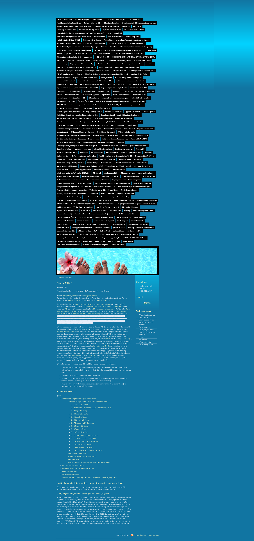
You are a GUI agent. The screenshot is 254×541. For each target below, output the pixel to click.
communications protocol (66, 332)
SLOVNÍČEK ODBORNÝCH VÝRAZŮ (128, 53)
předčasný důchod (63, 77)
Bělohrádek (93, 193)
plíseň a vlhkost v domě (138, 145)
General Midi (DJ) (74, 300)
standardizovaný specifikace (94, 307)
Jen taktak (142, 289)
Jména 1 (60, 53)
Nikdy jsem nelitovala (129, 190)
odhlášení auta (62, 203)
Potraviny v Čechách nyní (66, 29)
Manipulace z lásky (111, 173)
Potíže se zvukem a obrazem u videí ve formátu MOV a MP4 (124, 138)
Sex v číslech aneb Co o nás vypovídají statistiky (74, 118)
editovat (85, 493)
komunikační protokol (101, 346)
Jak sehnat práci (112, 152)
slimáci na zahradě (84, 220)
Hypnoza (101, 91)
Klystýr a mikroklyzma (65, 74)
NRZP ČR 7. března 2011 (117, 43)
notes (108, 339)
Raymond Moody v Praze (111, 29)
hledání (94, 296)
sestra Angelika (78, 224)
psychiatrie (106, 94)
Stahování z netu (63, 227)
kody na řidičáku (114, 241)
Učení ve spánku (149, 111)
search (74, 296)
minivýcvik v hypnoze (91, 94)
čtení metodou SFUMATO (147, 200)
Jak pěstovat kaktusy (64, 149)
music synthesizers (103, 304)
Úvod (59, 19)
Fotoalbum (68, 19)
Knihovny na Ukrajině (142, 60)
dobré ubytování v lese (85, 237)
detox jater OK (106, 77)
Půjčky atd (61, 159)
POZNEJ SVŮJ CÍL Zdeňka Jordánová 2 (138, 91)
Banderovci (87, 241)
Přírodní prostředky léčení (89, 29)
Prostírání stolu (119, 169)
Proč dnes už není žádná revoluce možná (72, 200)
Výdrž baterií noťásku (96, 104)
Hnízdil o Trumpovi (102, 227)
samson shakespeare (122, 98)
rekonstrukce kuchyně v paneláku (69, 70)
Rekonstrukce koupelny (92, 128)
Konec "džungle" (63, 224)
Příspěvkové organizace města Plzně (147, 316)
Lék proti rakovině (85, 217)
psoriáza (87, 149)
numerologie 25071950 (138, 87)
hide (59, 396)
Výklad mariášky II (80, 87)
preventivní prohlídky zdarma (68, 108)
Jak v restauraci (97, 152)
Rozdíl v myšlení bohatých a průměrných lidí (115, 156)
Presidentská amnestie (102, 169)
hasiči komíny (62, 63)
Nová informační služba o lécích (69, 23)
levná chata (91, 224)
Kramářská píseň (134, 19)
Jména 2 (69, 53)
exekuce (112, 159)
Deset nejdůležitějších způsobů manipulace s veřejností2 (77, 145)
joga (109, 33)
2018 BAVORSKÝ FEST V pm (134, 237)
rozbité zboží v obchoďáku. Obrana (112, 224)
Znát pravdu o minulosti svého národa (130, 80)
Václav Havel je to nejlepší (83, 207)
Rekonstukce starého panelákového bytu (138, 128)
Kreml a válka (80, 213)
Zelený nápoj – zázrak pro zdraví (97, 70)
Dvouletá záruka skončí (125, 162)
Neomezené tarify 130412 (144, 156)
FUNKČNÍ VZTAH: (102, 108)
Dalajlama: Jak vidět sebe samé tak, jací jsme (139, 23)
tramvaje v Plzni (83, 60)
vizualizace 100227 (72, 94)
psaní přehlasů (62, 132)
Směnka (104, 46)
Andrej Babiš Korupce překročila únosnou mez (112, 183)
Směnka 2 (113, 46)
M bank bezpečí (89, 91)
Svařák (59, 94)
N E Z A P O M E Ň (102, 57)
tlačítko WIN (105, 231)
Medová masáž (98, 60)
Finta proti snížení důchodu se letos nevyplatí (73, 135)
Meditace (116, 91)
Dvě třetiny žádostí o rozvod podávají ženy (136, 46)
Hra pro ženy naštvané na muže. (147, 333)
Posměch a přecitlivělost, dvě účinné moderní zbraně (120, 115)
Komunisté (84, 152)
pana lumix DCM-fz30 (129, 234)
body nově (60, 67)
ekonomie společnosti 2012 (131, 152)
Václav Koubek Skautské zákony (69, 196)
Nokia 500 (94, 87)
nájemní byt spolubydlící (66, 231)
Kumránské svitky (79, 98)
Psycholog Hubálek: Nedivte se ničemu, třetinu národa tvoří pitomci (102, 74)
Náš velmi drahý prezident (67, 84)
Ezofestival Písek (139, 94)
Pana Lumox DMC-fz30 (109, 234)
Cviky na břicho (107, 162)
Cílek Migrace (122, 220)
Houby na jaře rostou (146, 330)
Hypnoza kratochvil (132, 111)
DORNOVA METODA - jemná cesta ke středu (92, 53)
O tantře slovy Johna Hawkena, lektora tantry (74, 50)
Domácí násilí (75, 91)
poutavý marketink (79, 190)
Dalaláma (149, 63)
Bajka (75, 77)
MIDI (122, 304)
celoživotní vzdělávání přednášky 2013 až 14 (73, 173)
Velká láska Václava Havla (67, 152)
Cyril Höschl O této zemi (105, 132)
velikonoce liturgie (82, 19)
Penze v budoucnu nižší (76, 159)
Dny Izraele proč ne (123, 217)
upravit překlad (97, 482)
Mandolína (88, 57)
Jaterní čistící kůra (119, 70)
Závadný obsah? (141, 535)
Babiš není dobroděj (64, 213)
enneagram (126, 26)
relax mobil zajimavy (146, 173)
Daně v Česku (142, 162)
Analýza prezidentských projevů (128, 203)
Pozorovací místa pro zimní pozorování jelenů (74, 36)
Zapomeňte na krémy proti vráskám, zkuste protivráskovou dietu (81, 43)
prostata (78, 149)
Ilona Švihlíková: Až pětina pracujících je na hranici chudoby (106, 196)
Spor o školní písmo (100, 210)
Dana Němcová (139, 217)
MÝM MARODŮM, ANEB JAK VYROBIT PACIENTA (133, 57)
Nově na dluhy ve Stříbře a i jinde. (95, 244)
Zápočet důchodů (105, 67)
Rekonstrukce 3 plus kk (112, 128)
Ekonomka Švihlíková (130, 207)
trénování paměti (145, 342)
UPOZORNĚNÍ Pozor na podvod (141, 84)
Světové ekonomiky (106, 203)
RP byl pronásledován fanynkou (84, 156)
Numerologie (62, 91)
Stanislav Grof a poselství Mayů (68, 128)
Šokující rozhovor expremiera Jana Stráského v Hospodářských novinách (84, 186)
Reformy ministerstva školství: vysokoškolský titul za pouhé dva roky (119, 50)
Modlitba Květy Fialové (139, 74)
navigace (87, 296)
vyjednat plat (115, 237)
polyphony (126, 339)
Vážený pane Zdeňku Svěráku (68, 176)
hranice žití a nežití (145, 286)
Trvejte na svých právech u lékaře (106, 26)
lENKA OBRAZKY (145, 291)
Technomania (97, 19)
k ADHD (115, 176)
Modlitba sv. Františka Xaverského (114, 145)
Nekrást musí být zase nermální (68, 46)
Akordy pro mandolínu (135, 104)
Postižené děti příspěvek (124, 149)
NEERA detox (62, 104)
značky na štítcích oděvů (88, 234)
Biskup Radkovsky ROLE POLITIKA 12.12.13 (74, 183)
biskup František (137, 220)
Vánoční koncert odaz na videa (68, 142)
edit (60, 482)
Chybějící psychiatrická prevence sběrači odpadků (114, 118)
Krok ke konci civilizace (66, 101)
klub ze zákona (118, 231)
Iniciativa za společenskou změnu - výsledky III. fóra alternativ (103, 84)
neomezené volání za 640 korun (129, 159)
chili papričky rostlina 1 (143, 166)
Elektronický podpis (90, 46)
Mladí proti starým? (111, 23)
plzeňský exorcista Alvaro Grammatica (72, 193)
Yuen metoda (87, 108)
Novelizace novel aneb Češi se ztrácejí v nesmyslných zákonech (80, 121)
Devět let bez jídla (138, 101)
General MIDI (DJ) (103, 300)
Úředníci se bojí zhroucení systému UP (81, 67)
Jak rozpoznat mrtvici (90, 176)
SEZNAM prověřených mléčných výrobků (115, 166)
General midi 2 (113, 135)
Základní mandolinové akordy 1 (69, 57)
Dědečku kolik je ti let (116, 104)
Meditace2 (97, 173)
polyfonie (92, 355)
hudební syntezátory (114, 307)
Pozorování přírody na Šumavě (68, 244)
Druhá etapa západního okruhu (68, 241)
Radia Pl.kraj (100, 241)
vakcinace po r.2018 (134, 231)
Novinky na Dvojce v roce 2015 (107, 207)
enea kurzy (137, 26)
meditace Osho (99, 36)
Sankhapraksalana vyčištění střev (142, 70)
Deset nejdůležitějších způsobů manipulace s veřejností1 (103, 142)
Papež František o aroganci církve (83, 203)
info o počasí (98, 220)
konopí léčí (118, 33)
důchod (111, 193)
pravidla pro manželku (113, 111)
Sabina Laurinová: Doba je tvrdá (119, 60)
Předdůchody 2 (92, 162)
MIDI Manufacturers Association (103, 309)
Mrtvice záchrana (63, 179)
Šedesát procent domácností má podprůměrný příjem (116, 63)
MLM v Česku (115, 210)
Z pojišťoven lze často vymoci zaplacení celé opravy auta (78, 138)
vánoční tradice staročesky (138, 224)
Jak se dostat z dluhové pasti (115, 19)
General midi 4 (142, 135)
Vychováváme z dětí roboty (67, 166)
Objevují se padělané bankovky (81, 63)
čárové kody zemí (132, 36)
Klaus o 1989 (128, 241)
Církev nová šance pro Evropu (82, 132)
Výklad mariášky (63, 87)
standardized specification (84, 304)
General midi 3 (128, 135)
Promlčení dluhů (117, 125)
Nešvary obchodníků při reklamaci (141, 227)
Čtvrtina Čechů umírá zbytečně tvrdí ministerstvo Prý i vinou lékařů (103, 101)
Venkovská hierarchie (97, 190)
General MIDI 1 (99, 135)
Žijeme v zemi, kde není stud (67, 210)
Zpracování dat (153, 535)
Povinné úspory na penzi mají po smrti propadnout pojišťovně (126, 40)
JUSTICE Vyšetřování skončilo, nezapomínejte (123, 121)
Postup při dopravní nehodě (82, 227)
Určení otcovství (149, 203)
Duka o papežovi (63, 156)
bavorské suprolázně (115, 36)
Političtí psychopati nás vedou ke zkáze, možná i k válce (77, 115)
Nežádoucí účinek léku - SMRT (68, 40)
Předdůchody (132, 125)
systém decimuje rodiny (104, 217)
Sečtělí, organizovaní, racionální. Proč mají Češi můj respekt (79, 111)
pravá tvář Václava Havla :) (100, 200)
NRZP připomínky (137, 43)
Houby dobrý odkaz (146, 345)
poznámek (76, 355)
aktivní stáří (143, 340)
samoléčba (106, 176)
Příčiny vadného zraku (126, 132)
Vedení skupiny (102, 237)
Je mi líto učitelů (148, 176)
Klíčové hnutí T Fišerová (97, 159)
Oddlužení (148, 152)
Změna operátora (117, 244)
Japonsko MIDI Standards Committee (85, 314)
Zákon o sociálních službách (146, 324)
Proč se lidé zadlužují (65, 125)
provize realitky (119, 227)
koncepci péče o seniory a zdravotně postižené (74, 26)
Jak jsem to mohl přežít (89, 77)
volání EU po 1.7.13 (64, 169)
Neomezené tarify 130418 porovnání (70, 162)
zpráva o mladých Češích (66, 217)
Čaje (103, 87)
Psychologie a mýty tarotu (117, 87)
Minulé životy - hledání (140, 98)
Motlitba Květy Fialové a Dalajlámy (128, 77)
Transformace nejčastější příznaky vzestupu (92, 125)
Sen (108, 91)
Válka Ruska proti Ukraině (143, 210)
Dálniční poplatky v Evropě (124, 200)
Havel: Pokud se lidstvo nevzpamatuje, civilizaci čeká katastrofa (81, 33)
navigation (67, 296)
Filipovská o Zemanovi (125, 193)
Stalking (127, 210)
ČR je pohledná (144, 327)
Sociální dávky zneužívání (66, 234)
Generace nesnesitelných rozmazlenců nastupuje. (132, 186)
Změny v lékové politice (92, 23)
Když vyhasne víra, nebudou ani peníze (126, 179)
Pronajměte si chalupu (88, 166)
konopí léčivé (83, 80)
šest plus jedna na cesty (65, 237)
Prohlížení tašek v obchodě (134, 29)
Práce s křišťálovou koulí (66, 80)
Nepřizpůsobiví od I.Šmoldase (102, 80)
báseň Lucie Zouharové (121, 94)
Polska (141, 337)
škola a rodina (78, 179)
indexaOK (152, 50)
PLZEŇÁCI (85, 210)
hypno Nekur (113, 190)
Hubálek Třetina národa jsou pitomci (102, 213)
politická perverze (64, 207)
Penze (141, 63)
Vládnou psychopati (78, 104)
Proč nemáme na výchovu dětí (98, 179)
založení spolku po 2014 (142, 183)
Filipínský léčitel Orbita (92, 40)
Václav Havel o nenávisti (103, 149)
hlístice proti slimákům (65, 220)
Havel (103, 193)
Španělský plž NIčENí (82, 169)
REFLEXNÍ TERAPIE (65, 60)
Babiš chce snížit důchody (128, 213)
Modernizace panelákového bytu (127, 67)
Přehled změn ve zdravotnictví (100, 98)
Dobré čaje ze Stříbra (146, 320)
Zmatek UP (140, 149)
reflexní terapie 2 (63, 98)
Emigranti (110, 220)
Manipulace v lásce (128, 173)
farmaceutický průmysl (130, 176)
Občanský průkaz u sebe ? (87, 231)
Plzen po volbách (63, 190)
